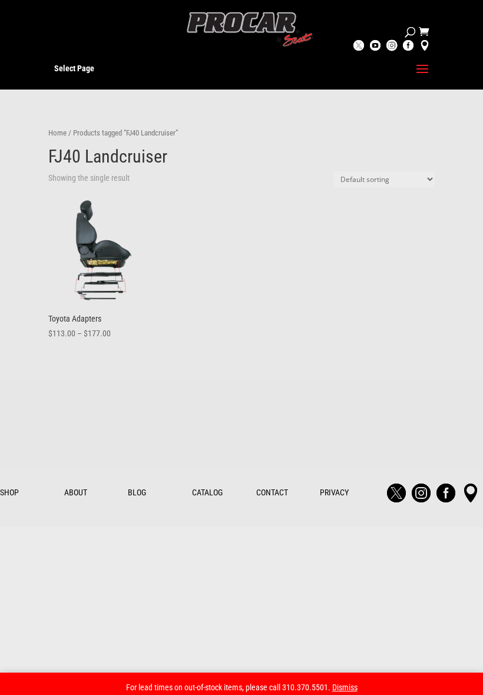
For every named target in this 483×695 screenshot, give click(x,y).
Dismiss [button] (345, 687)
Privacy (334, 492)
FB (408, 46)
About (75, 492)
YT (375, 46)
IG (391, 46)
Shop (9, 492)
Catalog (207, 492)
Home (57, 132)
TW (358, 46)
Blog (137, 492)
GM (424, 46)
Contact (272, 492)
